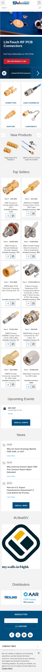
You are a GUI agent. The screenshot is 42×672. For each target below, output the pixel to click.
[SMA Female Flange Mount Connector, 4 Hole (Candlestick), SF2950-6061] (31, 230)
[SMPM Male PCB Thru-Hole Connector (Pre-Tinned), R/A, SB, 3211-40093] (10, 270)
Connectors (10, 103)
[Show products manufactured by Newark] (10, 597)
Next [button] (39, 135)
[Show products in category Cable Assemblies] (31, 91)
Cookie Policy (7, 668)
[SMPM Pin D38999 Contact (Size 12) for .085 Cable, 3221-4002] (31, 187)
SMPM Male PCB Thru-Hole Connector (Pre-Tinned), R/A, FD (10, 288)
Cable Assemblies (31, 103)
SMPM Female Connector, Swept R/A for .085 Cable (11, 376)
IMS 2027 (12, 408)
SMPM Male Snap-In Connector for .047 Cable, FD (31, 335)
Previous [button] (3, 135)
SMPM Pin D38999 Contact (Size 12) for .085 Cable (31, 205)
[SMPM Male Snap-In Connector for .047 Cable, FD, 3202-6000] (31, 317)
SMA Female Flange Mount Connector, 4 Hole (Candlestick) (31, 248)
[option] (11, 145)
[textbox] (19, 8)
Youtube (24, 634)
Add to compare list (8, 216)
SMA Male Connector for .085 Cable (31, 375)
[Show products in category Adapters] (10, 115)
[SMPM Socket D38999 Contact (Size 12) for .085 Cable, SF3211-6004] (10, 317)
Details (10, 414)
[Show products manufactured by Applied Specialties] (31, 597)
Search (40, 8)
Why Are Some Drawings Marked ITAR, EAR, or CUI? (21, 450)
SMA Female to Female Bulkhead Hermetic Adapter (11, 248)
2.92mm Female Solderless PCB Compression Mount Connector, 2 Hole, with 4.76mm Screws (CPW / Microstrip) (31, 291)
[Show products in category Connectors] (10, 91)
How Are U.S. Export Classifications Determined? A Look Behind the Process (20, 490)
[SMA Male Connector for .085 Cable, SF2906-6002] (31, 358)
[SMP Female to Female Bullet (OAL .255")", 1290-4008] (10, 187)
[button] (37, 73)
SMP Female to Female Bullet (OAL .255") (11, 205)
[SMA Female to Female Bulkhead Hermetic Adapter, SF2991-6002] (10, 230)
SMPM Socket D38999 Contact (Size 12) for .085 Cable (11, 335)
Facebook (11, 634)
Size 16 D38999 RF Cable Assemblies (31, 144)
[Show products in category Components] (31, 115)
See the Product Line (16, 61)
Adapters (10, 126)
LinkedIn (30, 634)
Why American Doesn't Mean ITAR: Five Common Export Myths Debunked (22, 469)
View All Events (21, 422)
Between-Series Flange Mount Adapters (10, 144)
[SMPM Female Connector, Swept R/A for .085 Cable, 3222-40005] (10, 358)
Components (31, 126)
